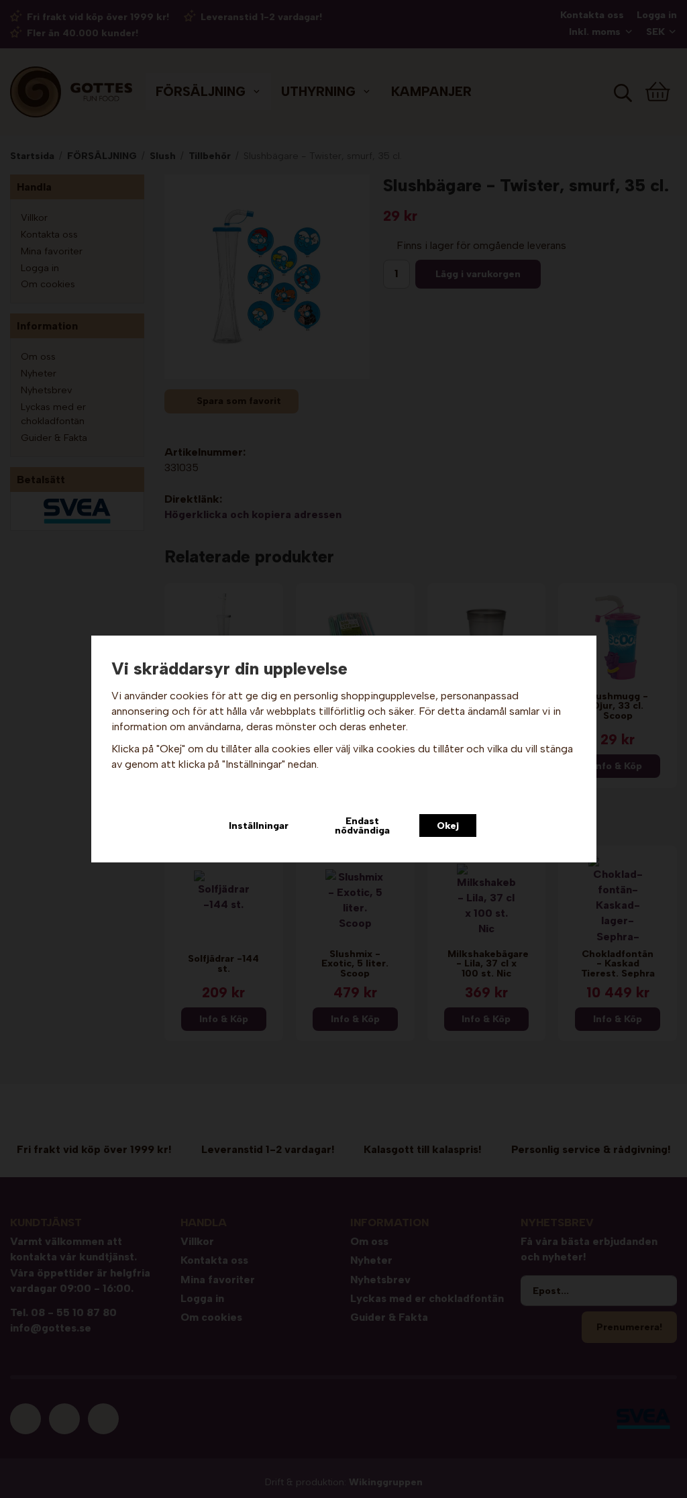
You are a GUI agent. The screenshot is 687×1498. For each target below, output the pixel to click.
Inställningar (258, 825)
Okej (448, 825)
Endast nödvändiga (362, 825)
